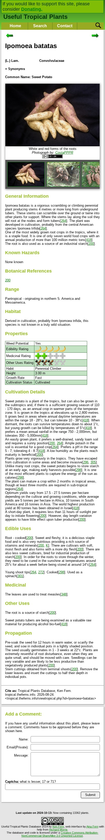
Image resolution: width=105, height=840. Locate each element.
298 (78, 470)
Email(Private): (18, 747)
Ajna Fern (92, 826)
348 (64, 594)
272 (41, 572)
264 (63, 221)
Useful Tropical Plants (35, 16)
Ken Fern (58, 826)
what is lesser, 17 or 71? (30, 782)
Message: (21, 755)
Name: (24, 739)
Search (40, 26)
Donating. (31, 9)
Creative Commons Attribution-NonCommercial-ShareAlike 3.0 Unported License (59, 834)
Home (15, 26)
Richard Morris (58, 829)
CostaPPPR (64, 152)
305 (93, 462)
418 (88, 240)
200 (91, 244)
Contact (64, 26)
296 (85, 462)
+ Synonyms (15, 69)
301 (20, 576)
